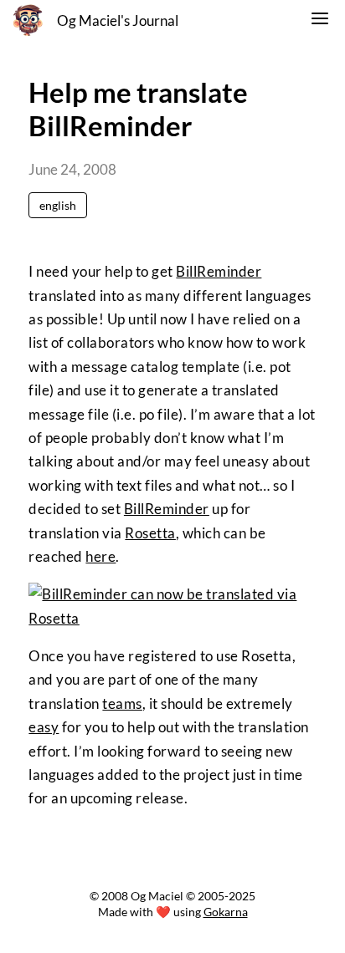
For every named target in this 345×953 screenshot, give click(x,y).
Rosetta (150, 533)
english (57, 205)
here (100, 556)
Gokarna (225, 912)
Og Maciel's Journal (117, 20)
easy (43, 727)
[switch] (320, 21)
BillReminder (218, 271)
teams (122, 703)
